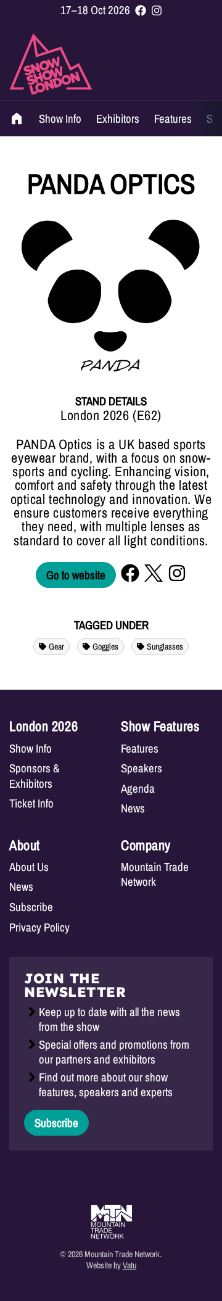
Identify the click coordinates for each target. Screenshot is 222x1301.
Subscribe (31, 907)
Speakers (141, 768)
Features (173, 118)
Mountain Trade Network (155, 874)
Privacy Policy (39, 927)
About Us (29, 867)
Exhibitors (117, 118)
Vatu (129, 1265)
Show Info (60, 118)
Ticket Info (31, 803)
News (133, 808)
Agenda (138, 788)
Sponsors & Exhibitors (34, 776)
